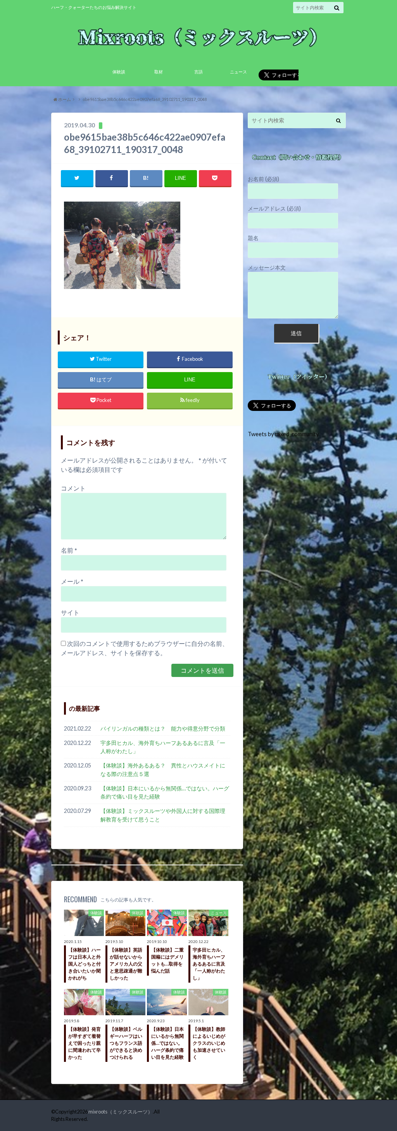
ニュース (238, 71)
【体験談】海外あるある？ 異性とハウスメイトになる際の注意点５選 (162, 769)
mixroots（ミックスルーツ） (120, 1111)
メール (72, 581)
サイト (70, 612)
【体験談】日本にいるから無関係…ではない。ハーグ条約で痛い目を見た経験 (164, 792)
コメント (73, 488)
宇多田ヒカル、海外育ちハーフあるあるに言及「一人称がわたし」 (162, 747)
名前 (69, 550)
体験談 (118, 71)
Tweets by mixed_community (283, 434)
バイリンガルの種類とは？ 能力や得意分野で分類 (165, 728)
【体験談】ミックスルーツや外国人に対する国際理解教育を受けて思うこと (162, 815)
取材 (158, 71)
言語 (198, 71)
